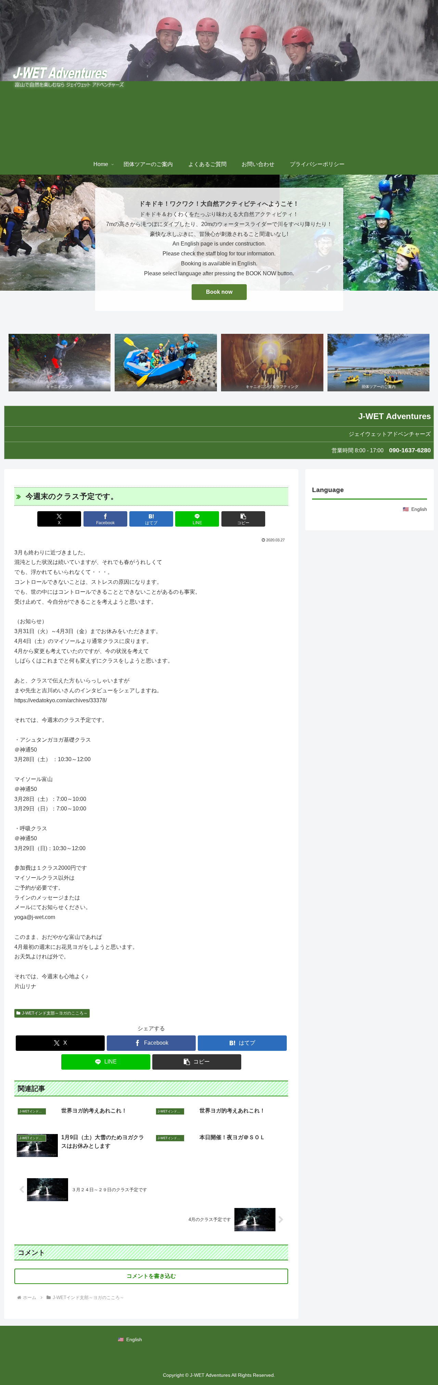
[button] (243, 519)
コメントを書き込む (151, 1276)
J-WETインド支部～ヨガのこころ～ (55, 1013)
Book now (219, 292)
